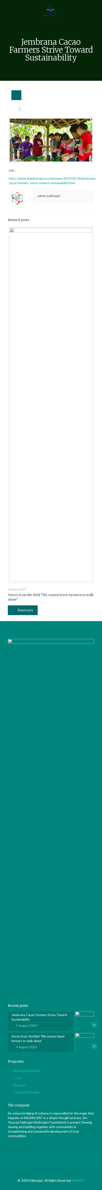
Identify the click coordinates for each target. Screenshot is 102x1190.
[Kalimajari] (51, 9)
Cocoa (17, 1078)
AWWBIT (78, 1180)
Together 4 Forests (26, 1092)
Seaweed (19, 1085)
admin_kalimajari (48, 196)
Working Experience (27, 1071)
